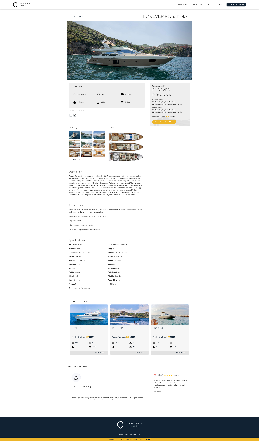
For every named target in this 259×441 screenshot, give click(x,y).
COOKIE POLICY (135, 434)
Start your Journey (236, 4)
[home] (21, 5)
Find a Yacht (182, 4)
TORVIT (148, 439)
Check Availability (164, 122)
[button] (197, 4)
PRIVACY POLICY (124, 434)
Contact (220, 4)
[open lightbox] (129, 50)
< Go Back (78, 17)
